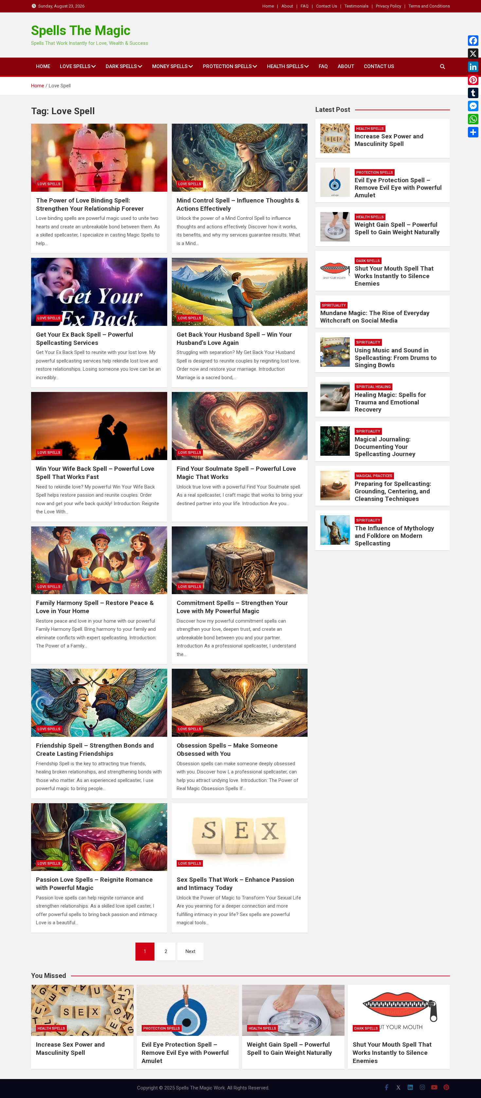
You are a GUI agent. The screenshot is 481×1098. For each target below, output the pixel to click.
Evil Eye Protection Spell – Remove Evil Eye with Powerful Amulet (398, 187)
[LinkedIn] (473, 66)
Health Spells (285, 66)
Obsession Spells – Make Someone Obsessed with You (227, 749)
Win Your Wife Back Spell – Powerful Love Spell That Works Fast (95, 473)
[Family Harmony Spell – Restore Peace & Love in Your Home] (99, 560)
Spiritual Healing (373, 387)
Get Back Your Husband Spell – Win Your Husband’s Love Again (234, 338)
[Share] (473, 132)
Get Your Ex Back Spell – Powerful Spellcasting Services (84, 338)
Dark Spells (121, 66)
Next (190, 951)
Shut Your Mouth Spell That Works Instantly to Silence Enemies (394, 276)
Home (268, 6)
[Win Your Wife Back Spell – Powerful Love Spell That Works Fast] (99, 426)
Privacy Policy (388, 6)
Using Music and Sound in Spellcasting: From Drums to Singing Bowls (395, 357)
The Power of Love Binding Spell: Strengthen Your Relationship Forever (90, 204)
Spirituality (334, 305)
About (287, 6)
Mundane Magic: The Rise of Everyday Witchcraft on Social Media (375, 316)
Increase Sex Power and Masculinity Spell (389, 140)
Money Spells (169, 66)
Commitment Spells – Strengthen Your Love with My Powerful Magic (232, 607)
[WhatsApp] (473, 119)
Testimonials (356, 6)
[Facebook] (473, 40)
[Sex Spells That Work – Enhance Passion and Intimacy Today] (240, 837)
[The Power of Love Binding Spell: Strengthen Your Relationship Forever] (99, 158)
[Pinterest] (473, 79)
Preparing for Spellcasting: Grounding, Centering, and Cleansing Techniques (393, 491)
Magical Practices (374, 476)
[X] (473, 53)
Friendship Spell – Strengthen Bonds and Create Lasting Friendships (95, 749)
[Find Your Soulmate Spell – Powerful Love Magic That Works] (240, 426)
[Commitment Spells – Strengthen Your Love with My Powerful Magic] (240, 560)
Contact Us (326, 6)
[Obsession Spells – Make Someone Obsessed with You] (240, 703)
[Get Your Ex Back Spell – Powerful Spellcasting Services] (99, 292)
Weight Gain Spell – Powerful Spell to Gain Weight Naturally (397, 228)
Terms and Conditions (429, 6)
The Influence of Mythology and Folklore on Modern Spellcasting (394, 535)
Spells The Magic (81, 30)
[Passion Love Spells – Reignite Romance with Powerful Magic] (99, 837)
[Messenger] (473, 106)
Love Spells (75, 66)
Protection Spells (227, 66)
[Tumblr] (473, 92)
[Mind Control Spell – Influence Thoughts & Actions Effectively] (240, 158)
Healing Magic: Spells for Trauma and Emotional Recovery (390, 402)
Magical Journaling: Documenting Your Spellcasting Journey (385, 446)
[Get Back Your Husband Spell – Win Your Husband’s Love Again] (240, 292)
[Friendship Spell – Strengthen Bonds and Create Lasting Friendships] (99, 703)
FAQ (305, 6)
